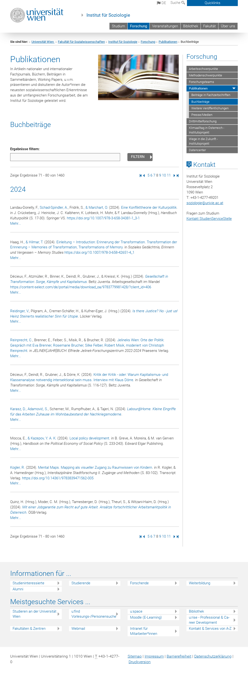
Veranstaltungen (165, 26)
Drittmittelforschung (203, 121)
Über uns (228, 26)
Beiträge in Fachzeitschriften (210, 95)
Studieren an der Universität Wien (34, 614)
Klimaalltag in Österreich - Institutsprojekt (206, 130)
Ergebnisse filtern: (24, 149)
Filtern (138, 157)
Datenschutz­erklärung (213, 656)
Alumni (18, 589)
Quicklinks (212, 3)
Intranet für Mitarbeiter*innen (143, 631)
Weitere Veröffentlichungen (210, 108)
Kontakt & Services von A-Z (210, 628)
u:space (136, 611)
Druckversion (140, 662)
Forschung (138, 26)
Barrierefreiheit (179, 656)
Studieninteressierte (28, 583)
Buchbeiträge (200, 102)
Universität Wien (42, 42)
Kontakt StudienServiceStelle (209, 218)
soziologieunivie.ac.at (204, 203)
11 (169, 175)
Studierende (80, 583)
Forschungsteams (201, 82)
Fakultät (209, 26)
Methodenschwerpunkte (205, 75)
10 (164, 175)
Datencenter (197, 150)
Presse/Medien (201, 115)
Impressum (154, 656)
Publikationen (168, 42)
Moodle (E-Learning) (146, 617)
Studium (118, 26)
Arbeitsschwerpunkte (203, 69)
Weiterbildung (199, 583)
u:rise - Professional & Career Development (209, 620)
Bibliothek (190, 26)
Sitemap (135, 656)
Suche (175, 2)
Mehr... (15, 223)
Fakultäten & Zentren (29, 628)
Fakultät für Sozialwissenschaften (81, 42)
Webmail (78, 628)
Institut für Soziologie (108, 15)
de (163, 3)
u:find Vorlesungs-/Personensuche (93, 614)
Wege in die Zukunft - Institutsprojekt (203, 141)
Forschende (139, 583)
